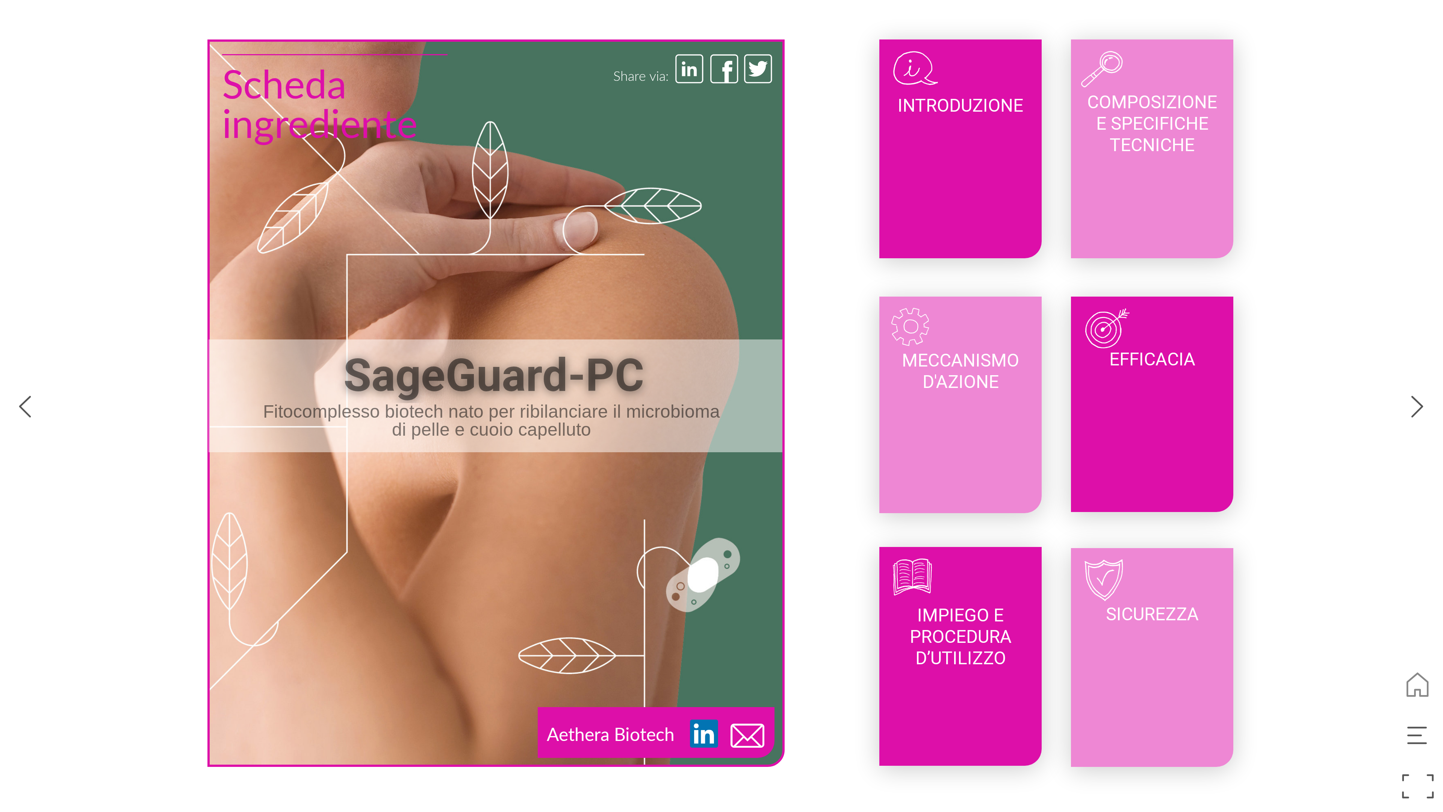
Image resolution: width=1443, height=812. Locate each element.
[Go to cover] (1417, 685)
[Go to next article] (1417, 405)
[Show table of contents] (1417, 735)
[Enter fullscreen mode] (1417, 786)
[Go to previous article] (25, 405)
